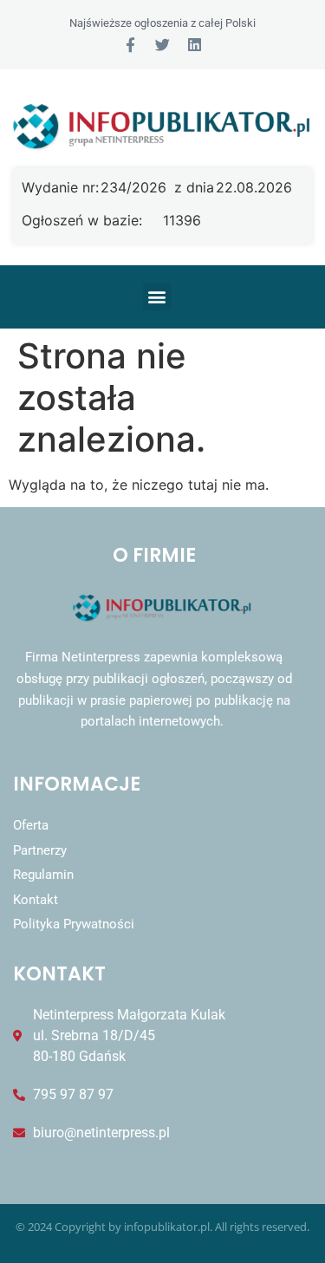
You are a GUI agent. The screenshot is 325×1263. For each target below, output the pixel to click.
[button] (157, 297)
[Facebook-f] (130, 44)
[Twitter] (162, 44)
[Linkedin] (194, 44)
